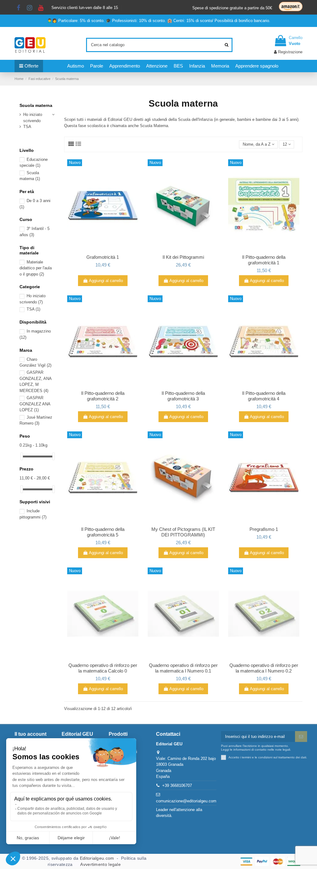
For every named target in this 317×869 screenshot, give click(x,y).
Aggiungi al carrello (106, 280)
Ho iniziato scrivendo (32, 117)
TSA (27, 126)
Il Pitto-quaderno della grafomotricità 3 (183, 395)
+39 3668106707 (177, 785)
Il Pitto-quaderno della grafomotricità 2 (102, 395)
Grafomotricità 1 (102, 257)
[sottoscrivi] (301, 736)
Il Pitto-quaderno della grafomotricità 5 (102, 532)
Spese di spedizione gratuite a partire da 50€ (232, 8)
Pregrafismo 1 (264, 529)
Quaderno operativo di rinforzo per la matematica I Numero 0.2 (263, 668)
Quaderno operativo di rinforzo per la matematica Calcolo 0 (102, 668)
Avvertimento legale (100, 864)
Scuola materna (36, 105)
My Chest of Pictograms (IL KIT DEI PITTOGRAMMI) (183, 532)
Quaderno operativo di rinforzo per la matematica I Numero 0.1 (183, 668)
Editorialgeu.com (97, 858)
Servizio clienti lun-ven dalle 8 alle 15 (84, 7)
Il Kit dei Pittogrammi (183, 257)
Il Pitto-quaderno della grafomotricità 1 (263, 259)
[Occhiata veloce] (103, 249)
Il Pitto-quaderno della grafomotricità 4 (263, 395)
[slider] (21, 456)
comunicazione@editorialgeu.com (186, 801)
